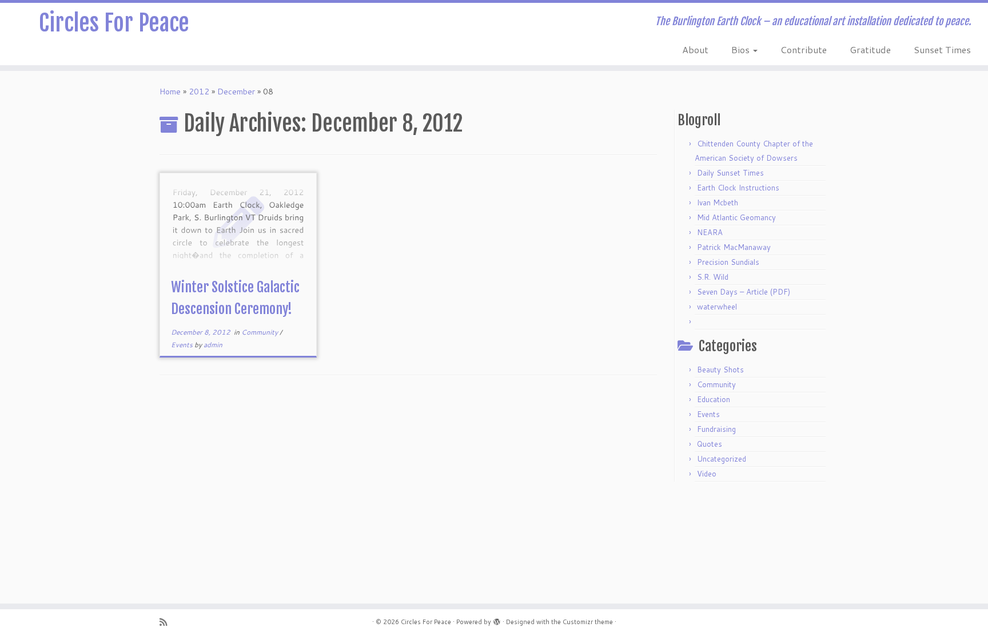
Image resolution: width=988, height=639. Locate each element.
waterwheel (717, 306)
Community (260, 332)
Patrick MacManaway (734, 247)
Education (713, 399)
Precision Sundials (728, 262)
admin (213, 345)
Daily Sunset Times (730, 173)
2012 (199, 91)
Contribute (803, 49)
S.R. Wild (712, 277)
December (236, 91)
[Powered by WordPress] (497, 620)
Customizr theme (588, 621)
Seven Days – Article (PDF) (743, 292)
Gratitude (870, 49)
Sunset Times (942, 49)
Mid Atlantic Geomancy (736, 217)
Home (170, 91)
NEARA (710, 232)
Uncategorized (721, 459)
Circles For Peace (114, 23)
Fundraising (716, 429)
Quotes (709, 444)
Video (706, 474)
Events (182, 345)
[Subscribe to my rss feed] (167, 622)
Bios (741, 49)
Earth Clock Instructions (738, 187)
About (695, 49)
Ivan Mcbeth (717, 202)
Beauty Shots (720, 369)
